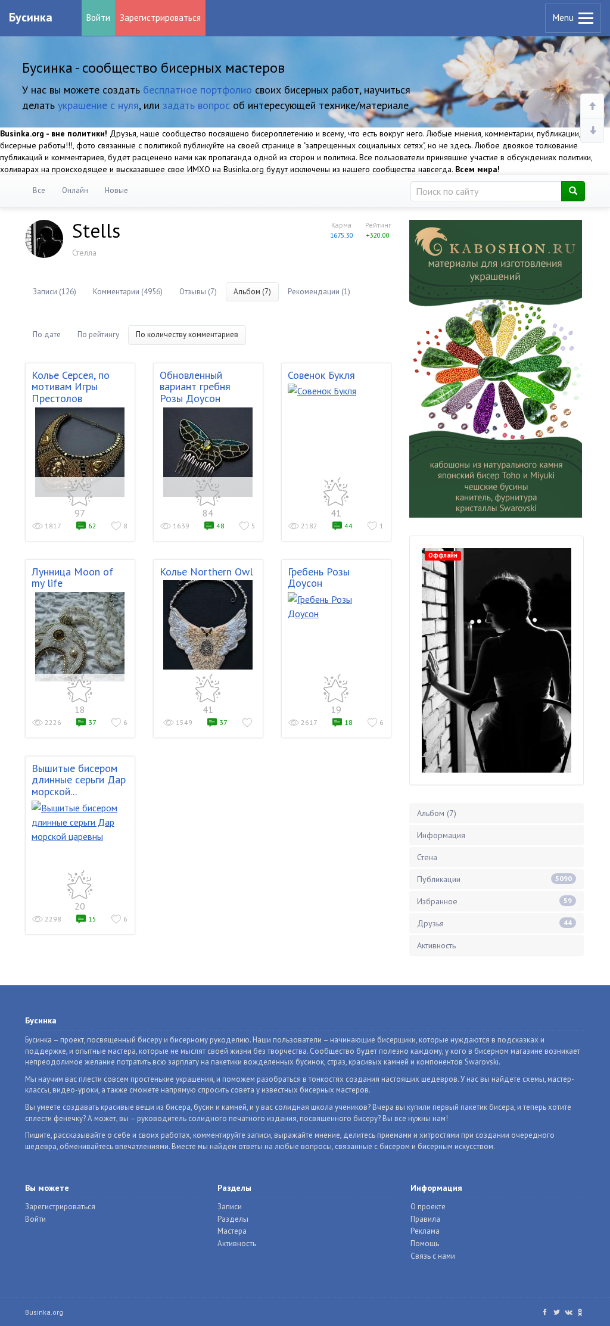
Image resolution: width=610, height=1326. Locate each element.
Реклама (425, 1231)
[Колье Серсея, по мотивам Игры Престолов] (80, 452)
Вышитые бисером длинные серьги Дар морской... (79, 780)
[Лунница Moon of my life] (80, 636)
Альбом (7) (252, 292)
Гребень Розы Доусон (319, 577)
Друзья (494, 923)
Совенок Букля (321, 375)
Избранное (494, 901)
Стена (427, 857)
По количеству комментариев (187, 334)
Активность (436, 945)
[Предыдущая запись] (592, 106)
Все (39, 190)
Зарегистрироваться (160, 17)
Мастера (232, 1231)
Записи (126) (54, 292)
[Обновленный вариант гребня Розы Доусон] (208, 452)
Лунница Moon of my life (72, 577)
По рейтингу (98, 334)
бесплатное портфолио (197, 90)
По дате (47, 334)
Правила (425, 1219)
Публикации (494, 879)
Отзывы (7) (198, 292)
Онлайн (75, 190)
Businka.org (44, 1312)
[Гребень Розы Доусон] (336, 606)
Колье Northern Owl (206, 571)
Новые (116, 190)
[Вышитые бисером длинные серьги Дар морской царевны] (80, 822)
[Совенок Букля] (336, 391)
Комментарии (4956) (128, 292)
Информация (441, 835)
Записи (229, 1207)
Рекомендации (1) (319, 292)
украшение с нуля (98, 105)
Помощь (424, 1243)
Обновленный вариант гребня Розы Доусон (195, 387)
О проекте (428, 1207)
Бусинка (30, 17)
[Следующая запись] (592, 130)
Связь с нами (432, 1256)
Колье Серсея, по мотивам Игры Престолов (71, 387)
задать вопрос (196, 105)
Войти (98, 17)
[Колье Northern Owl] (208, 625)
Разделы (232, 1219)
